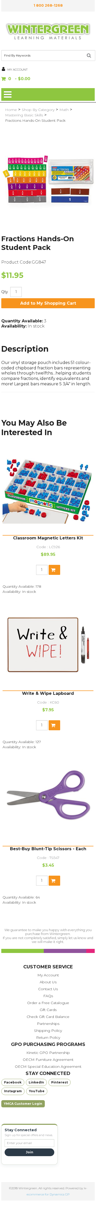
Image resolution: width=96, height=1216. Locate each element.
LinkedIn (36, 1082)
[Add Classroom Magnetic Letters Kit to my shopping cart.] (54, 570)
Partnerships (48, 1023)
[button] (48, 79)
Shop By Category (38, 109)
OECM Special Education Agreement (48, 1066)
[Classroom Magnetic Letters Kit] (48, 489)
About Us (48, 982)
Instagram (13, 1091)
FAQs (48, 996)
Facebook (13, 1082)
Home (11, 109)
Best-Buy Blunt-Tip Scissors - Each (48, 848)
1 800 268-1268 (48, 5)
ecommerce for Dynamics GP (48, 1194)
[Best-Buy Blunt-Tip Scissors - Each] (48, 800)
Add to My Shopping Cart (48, 303)
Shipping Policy (48, 1030)
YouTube (37, 1091)
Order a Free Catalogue (48, 1002)
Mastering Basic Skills (24, 115)
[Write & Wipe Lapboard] (48, 644)
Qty (4, 291)
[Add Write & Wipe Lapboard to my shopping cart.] (54, 725)
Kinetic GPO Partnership (48, 1052)
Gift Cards (48, 1009)
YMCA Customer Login (23, 1104)
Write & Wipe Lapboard (48, 693)
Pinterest (59, 1082)
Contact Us (48, 989)
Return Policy (48, 1037)
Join (29, 1152)
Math (64, 109)
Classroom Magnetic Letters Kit (48, 538)
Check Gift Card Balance (48, 1016)
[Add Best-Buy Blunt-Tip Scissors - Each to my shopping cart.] (54, 881)
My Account (48, 975)
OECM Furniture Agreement (48, 1059)
